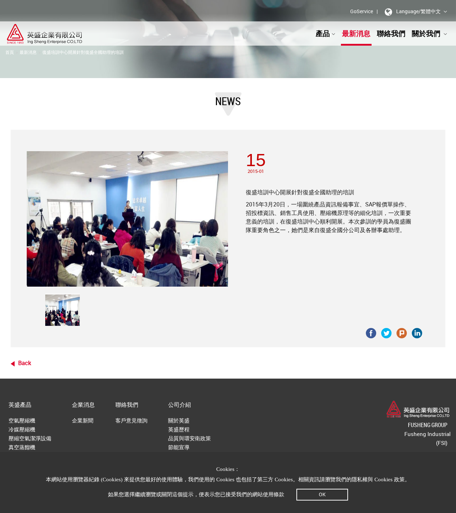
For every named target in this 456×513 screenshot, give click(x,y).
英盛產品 (20, 405)
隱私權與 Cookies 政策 (378, 479)
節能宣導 (179, 447)
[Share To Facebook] (371, 333)
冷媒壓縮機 (22, 429)
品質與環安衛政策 (189, 438)
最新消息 (356, 33)
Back (24, 363)
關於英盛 (179, 420)
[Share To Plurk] (402, 333)
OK (322, 494)
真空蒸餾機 (22, 447)
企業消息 (83, 405)
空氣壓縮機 (22, 420)
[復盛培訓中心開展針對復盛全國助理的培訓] (62, 310)
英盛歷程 (179, 429)
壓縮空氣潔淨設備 (30, 438)
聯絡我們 (391, 33)
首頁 (9, 52)
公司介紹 (179, 405)
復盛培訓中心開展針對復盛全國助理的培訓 (83, 52)
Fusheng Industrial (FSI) (427, 438)
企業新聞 (82, 420)
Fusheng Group (427, 425)
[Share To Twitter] (386, 333)
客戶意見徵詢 (131, 420)
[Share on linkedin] (417, 333)
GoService (361, 11)
